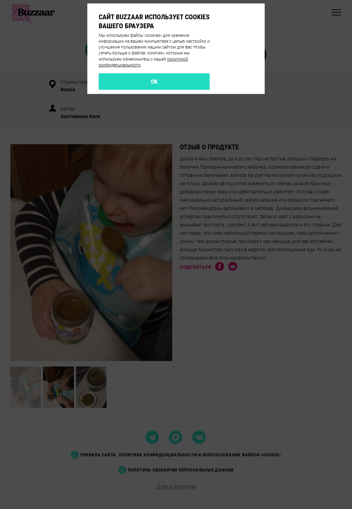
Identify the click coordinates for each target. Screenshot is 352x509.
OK (154, 81)
